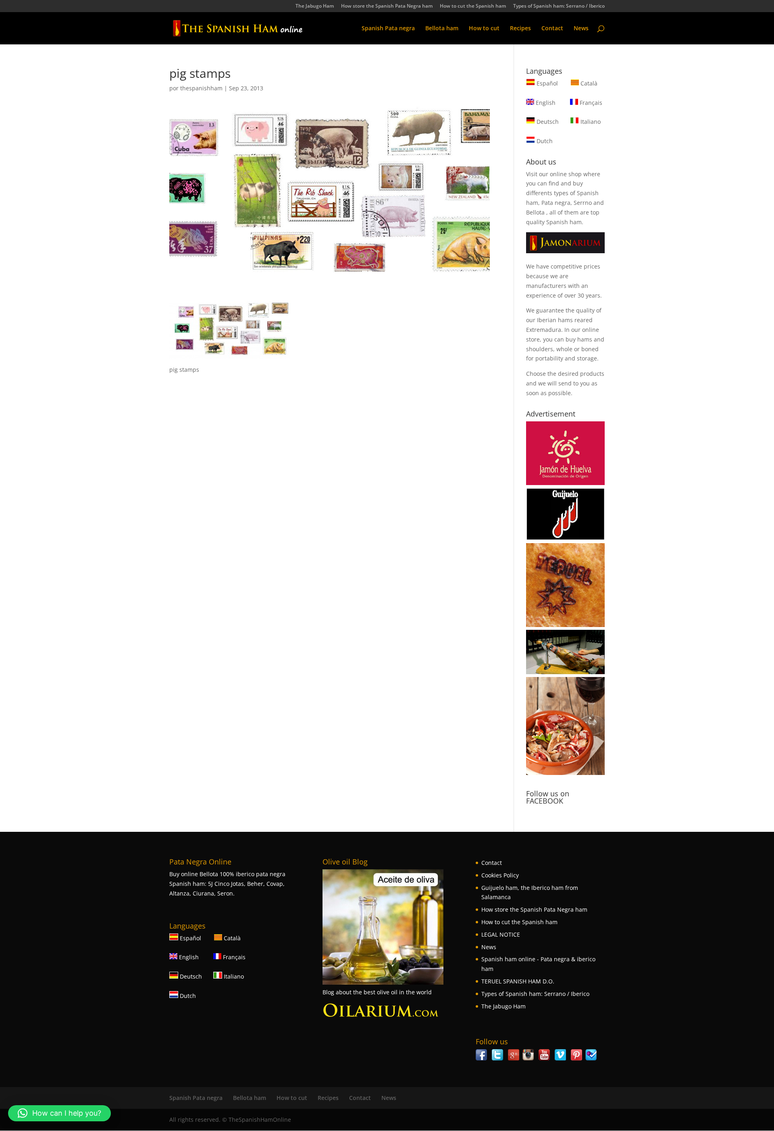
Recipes (520, 28)
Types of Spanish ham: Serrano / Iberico (559, 6)
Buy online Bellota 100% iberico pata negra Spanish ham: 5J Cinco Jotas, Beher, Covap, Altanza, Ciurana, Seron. (227, 883)
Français (590, 102)
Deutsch (547, 121)
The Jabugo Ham (314, 6)
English (545, 102)
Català (588, 83)
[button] (59, 1113)
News (581, 28)
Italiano (590, 121)
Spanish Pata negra (388, 28)
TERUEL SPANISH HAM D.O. (517, 981)
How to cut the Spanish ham (473, 6)
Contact (552, 28)
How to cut (484, 28)
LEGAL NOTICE (500, 934)
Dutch (544, 141)
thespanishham (201, 88)
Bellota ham (441, 28)
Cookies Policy (500, 875)
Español (547, 83)
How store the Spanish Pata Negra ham (387, 6)
